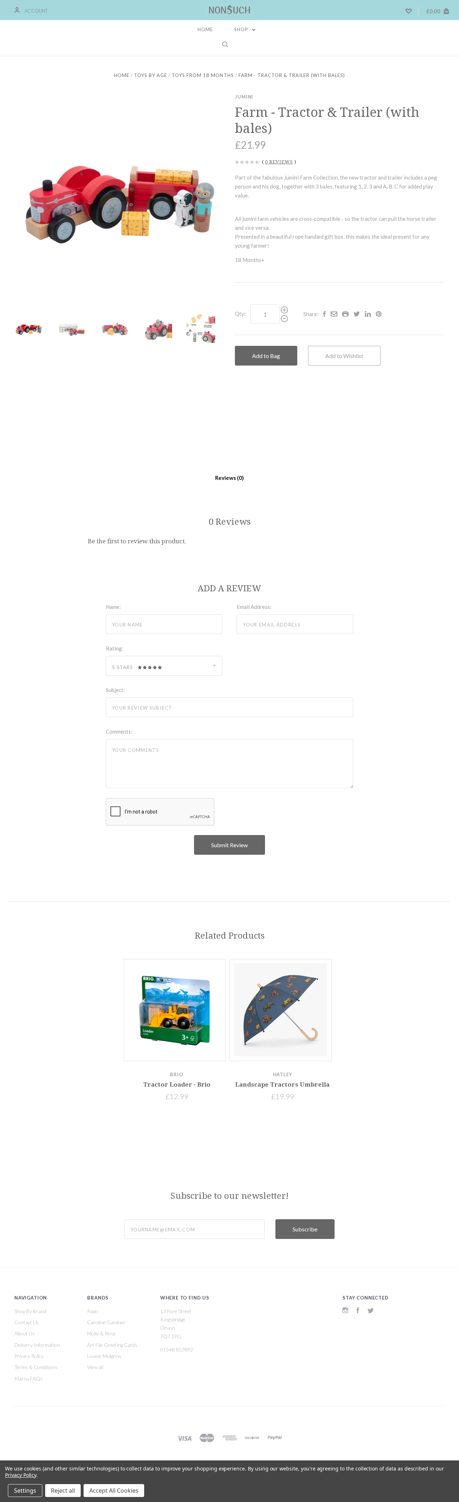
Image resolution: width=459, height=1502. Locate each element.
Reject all (63, 1490)
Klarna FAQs (28, 1378)
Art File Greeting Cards (112, 1345)
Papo (92, 1311)
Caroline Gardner (106, 1322)
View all (95, 1367)
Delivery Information (37, 1345)
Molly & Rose (101, 1333)
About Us (24, 1333)
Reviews (226, 478)
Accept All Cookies (113, 1490)
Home (205, 29)
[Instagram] (345, 1311)
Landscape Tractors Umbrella (282, 1084)
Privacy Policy (29, 1356)
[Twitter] (371, 1311)
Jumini (244, 97)
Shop (242, 29)
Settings (25, 1490)
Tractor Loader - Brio (176, 1084)
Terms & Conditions (36, 1367)
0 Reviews (279, 161)
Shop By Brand (30, 1311)
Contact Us (26, 1322)
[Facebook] (357, 1311)
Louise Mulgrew (104, 1356)
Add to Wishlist (344, 355)
